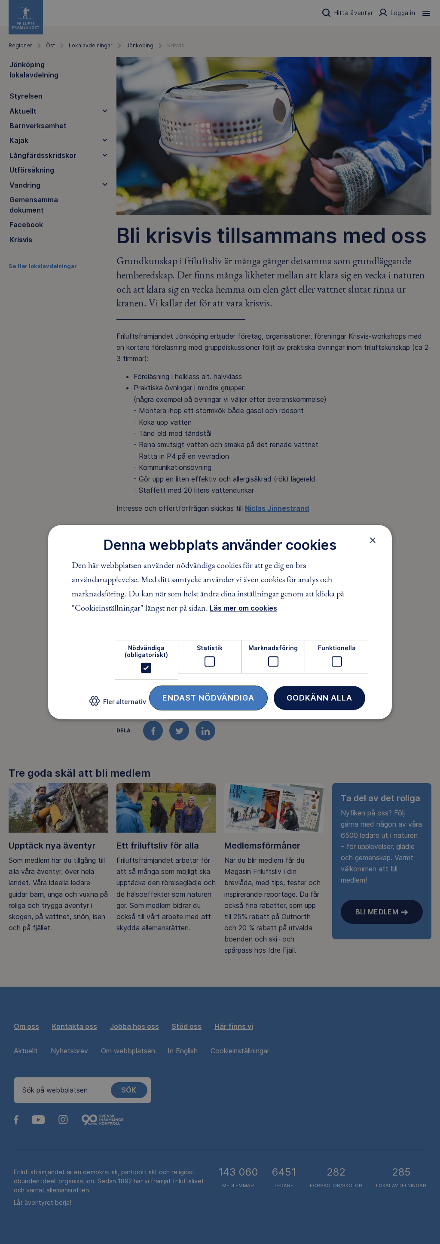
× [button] (372, 540)
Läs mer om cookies (243, 608)
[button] (118, 704)
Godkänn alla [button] (319, 697)
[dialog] (220, 622)
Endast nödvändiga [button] (208, 697)
